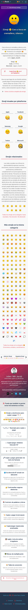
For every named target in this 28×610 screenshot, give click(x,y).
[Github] (12, 394)
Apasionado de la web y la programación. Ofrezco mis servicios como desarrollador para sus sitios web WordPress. (14, 383)
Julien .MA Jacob (14, 376)
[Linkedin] (16, 394)
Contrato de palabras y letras (14, 502)
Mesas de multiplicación (14, 554)
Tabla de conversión (14, 565)
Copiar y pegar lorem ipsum (14, 515)
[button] (25, 2)
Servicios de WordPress (19, 389)
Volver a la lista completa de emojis (15, 91)
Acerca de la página (7, 389)
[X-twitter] (8, 394)
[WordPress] (20, 394)
